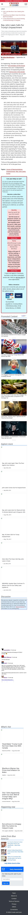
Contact (14, 898)
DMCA (14, 907)
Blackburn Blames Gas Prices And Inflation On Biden (11, 770)
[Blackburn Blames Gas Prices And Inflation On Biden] (12, 760)
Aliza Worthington (8, 57)
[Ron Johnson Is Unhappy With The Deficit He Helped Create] (12, 815)
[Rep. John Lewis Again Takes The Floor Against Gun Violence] (14, 453)
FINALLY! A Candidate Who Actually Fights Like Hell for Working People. (14, 858)
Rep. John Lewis (21, 171)
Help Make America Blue (12, 863)
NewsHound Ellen (6, 750)
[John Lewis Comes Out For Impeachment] (14, 478)
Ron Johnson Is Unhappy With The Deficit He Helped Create (11, 826)
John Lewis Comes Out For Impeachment (14, 487)
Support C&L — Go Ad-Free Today (14, 1)
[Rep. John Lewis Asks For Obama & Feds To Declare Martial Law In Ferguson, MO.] (14, 500)
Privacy (14, 904)
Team (14, 893)
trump (8, 173)
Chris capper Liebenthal (7, 830)
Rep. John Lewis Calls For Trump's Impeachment (12, 26)
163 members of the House (16, 65)
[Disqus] (14, 665)
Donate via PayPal (18, 295)
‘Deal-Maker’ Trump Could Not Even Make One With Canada (12, 746)
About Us (14, 896)
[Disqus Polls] (14, 628)
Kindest (9, 299)
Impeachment (10, 171)
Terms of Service (20, 607)
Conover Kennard (6, 801)
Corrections (14, 909)
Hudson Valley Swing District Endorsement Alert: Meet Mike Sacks (15, 851)
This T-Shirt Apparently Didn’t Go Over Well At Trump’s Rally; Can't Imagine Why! (10, 796)
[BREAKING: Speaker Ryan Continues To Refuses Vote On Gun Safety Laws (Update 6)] (14, 574)
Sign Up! (5, 883)
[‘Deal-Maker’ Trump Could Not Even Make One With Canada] (12, 735)
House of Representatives (14, 169)
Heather (4, 775)
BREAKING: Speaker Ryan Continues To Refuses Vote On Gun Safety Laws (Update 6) (13, 585)
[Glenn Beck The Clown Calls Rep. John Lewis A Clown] (14, 549)
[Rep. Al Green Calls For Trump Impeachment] (14, 525)
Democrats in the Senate (17, 72)
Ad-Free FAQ (19, 277)
